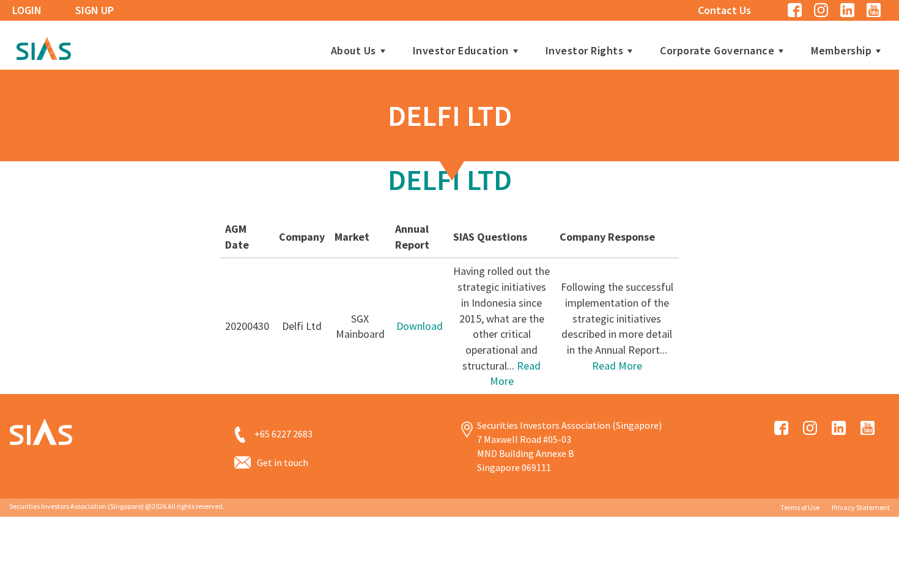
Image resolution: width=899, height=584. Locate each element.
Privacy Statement (861, 507)
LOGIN (27, 10)
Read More (617, 366)
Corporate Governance (717, 51)
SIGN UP (94, 10)
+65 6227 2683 (283, 434)
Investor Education (461, 51)
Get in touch (282, 462)
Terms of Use (799, 507)
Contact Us (724, 10)
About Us (353, 51)
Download (419, 326)
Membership (841, 51)
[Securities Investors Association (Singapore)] (43, 47)
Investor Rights (585, 51)
